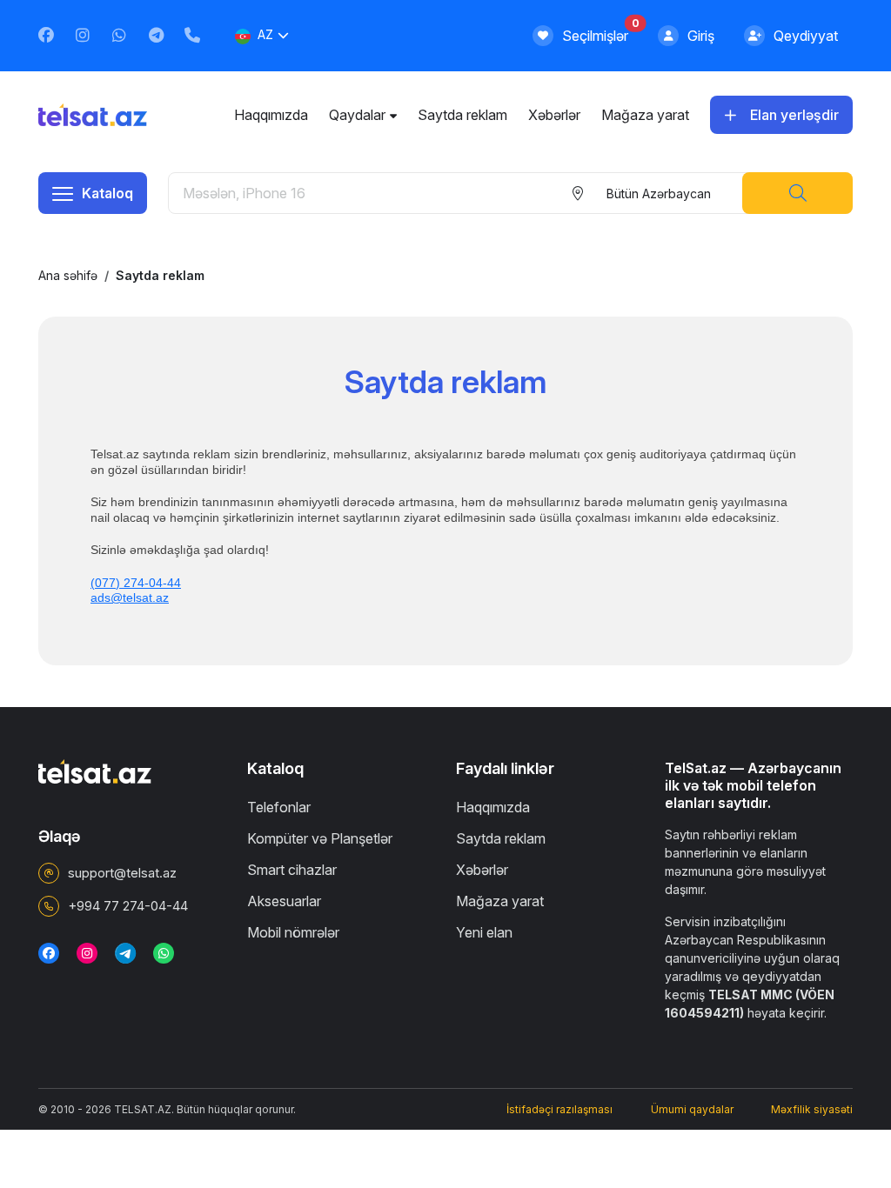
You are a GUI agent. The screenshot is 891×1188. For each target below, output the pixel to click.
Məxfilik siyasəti (812, 1109)
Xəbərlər (554, 114)
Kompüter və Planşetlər (319, 838)
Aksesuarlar (284, 901)
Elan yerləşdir (794, 114)
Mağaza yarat (645, 114)
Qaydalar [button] (357, 114)
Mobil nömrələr (293, 932)
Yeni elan (484, 932)
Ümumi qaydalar (692, 1109)
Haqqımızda (271, 114)
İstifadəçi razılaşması (559, 1109)
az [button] (265, 34)
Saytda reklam (462, 114)
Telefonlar (279, 807)
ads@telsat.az (129, 597)
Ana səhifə (67, 275)
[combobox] (657, 193)
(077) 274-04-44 (135, 583)
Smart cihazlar (292, 869)
